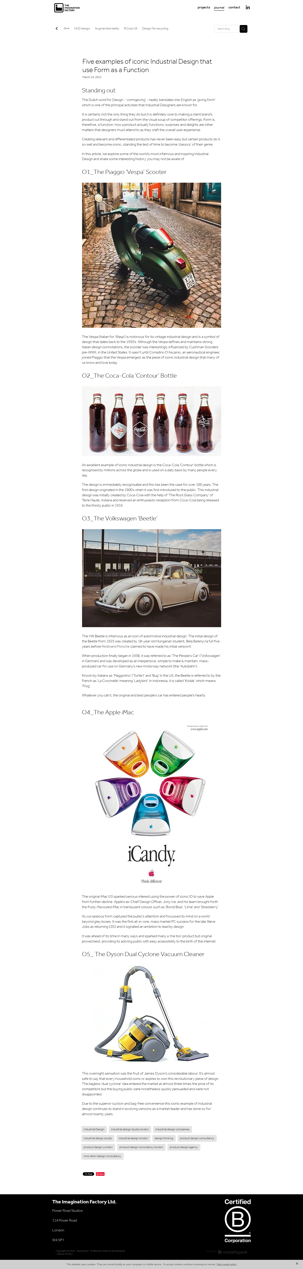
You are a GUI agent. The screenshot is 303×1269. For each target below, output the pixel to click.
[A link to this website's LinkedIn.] (247, 7)
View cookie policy (227, 1264)
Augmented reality (107, 28)
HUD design (82, 28)
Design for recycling (155, 28)
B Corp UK (130, 28)
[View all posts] (57, 29)
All (65, 28)
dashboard (83, 1251)
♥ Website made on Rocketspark (108, 1251)
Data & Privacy (65, 1254)
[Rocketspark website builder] (227, 1253)
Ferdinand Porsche (116, 646)
